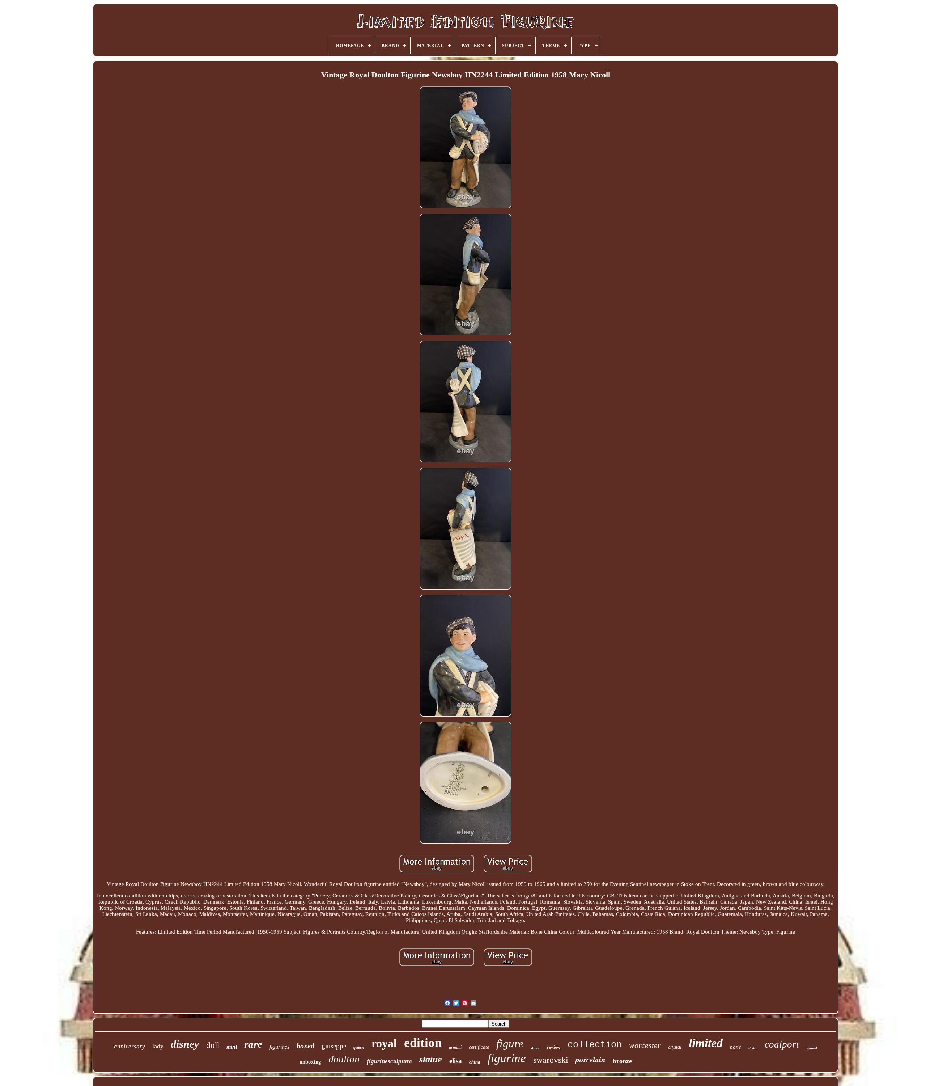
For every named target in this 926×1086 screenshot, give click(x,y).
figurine (507, 1058)
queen (358, 1047)
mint (231, 1047)
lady (157, 1046)
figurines (279, 1047)
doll (212, 1045)
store (535, 1048)
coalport (782, 1044)
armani (455, 1047)
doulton (344, 1059)
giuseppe (334, 1046)
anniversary (129, 1046)
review (553, 1047)
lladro (752, 1048)
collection (595, 1045)
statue (430, 1059)
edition (423, 1043)
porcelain (590, 1059)
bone (735, 1047)
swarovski (550, 1060)
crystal (674, 1047)
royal (384, 1043)
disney (185, 1044)
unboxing (310, 1062)
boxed (305, 1046)
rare (253, 1044)
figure (509, 1043)
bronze (622, 1061)
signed (811, 1048)
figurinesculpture (389, 1061)
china (474, 1062)
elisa (455, 1061)
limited (706, 1043)
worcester (645, 1045)
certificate (479, 1047)
